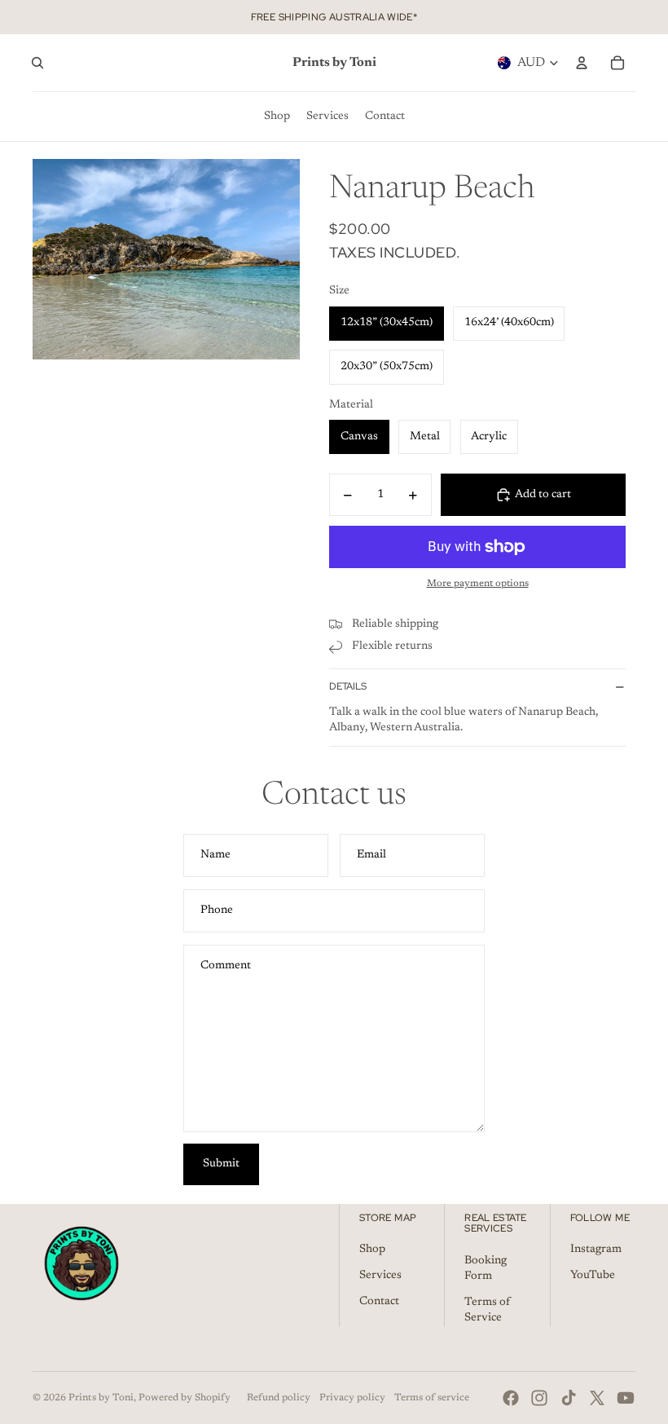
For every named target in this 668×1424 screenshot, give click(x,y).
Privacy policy (352, 1398)
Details (348, 686)
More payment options (478, 584)
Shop (372, 1249)
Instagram (596, 1249)
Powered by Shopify (184, 1398)
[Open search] (37, 63)
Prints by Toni (101, 1398)
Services (380, 1275)
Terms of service (431, 1398)
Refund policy (278, 1398)
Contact (379, 1301)
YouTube (592, 1275)
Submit (221, 1164)
